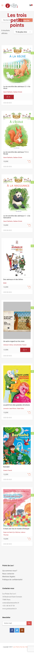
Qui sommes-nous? (9, 571)
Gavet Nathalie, (8, 92)
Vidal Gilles (20, 408)
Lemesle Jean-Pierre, (10, 408)
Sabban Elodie (17, 92)
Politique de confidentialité (12, 580)
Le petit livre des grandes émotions (16, 405)
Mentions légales (8, 577)
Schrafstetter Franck (20, 345)
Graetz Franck (7, 470)
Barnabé (6, 467)
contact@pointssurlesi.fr (10, 602)
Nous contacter (8, 574)
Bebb (4, 283)
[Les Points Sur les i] (11, 5)
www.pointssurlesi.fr (9, 608)
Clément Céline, (8, 345)
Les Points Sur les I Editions (22, 647)
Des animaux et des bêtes (13, 279)
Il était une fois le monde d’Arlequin (16, 529)
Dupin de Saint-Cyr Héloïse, (12, 532)
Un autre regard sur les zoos (13, 341)
